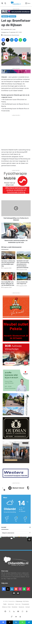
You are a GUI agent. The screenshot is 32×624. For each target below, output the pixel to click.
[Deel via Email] (3, 44)
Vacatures (21, 607)
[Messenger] (16, 40)
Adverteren (11, 604)
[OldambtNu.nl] (16, 3)
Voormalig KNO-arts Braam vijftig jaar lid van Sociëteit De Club (7, 283)
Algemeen (5, 16)
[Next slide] (29, 488)
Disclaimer (14, 607)
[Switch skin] (5, 4)
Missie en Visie (6, 607)
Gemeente (12, 16)
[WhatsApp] (20, 40)
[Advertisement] (16, 132)
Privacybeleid (25, 604)
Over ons (17, 604)
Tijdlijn (5, 604)
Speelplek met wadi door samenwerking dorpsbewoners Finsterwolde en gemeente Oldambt (23, 264)
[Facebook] (3, 40)
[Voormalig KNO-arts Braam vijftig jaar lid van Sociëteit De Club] (8, 276)
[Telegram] (24, 40)
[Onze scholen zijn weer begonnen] (24, 276)
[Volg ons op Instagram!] (29, 539)
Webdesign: (19, 601)
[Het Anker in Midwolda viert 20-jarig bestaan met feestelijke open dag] (8, 255)
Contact (27, 607)
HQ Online (26, 601)
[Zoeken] (2, 4)
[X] (7, 40)
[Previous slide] (2, 488)
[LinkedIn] (12, 40)
